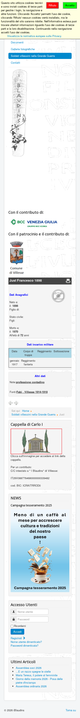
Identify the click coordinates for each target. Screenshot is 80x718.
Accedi (17, 631)
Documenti (17, 42)
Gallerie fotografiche (23, 49)
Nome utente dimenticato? (26, 642)
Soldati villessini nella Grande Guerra (33, 56)
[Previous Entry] (10, 403)
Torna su (71, 710)
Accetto (69, 5)
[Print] (68, 281)
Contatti (15, 62)
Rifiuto (52, 5)
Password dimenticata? (24, 645)
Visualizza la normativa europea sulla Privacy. (34, 36)
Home (25, 411)
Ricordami (20, 626)
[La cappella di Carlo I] (36, 441)
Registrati (17, 638)
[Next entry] (16, 403)
